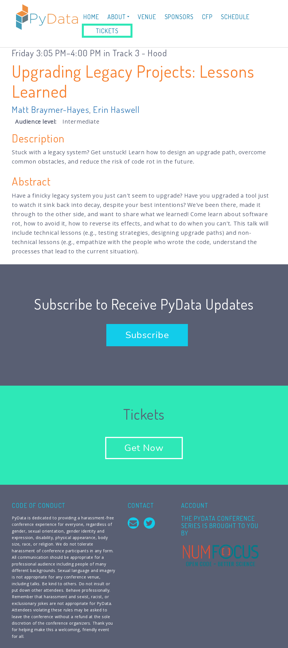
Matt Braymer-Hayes (50, 109)
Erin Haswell (116, 109)
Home (91, 17)
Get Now (143, 448)
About (117, 17)
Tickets (107, 31)
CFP (207, 17)
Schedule (235, 17)
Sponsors (179, 17)
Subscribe (147, 335)
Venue (147, 17)
